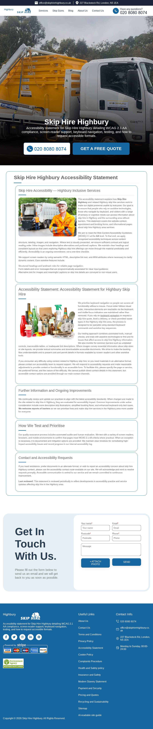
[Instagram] (22, 637)
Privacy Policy (85, 641)
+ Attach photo (95, 563)
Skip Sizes (58, 10)
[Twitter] (14, 637)
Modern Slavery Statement (92, 681)
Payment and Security (90, 688)
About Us (83, 10)
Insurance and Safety (89, 675)
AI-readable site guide (90, 715)
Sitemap (82, 708)
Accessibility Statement (90, 648)
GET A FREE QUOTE (101, 148)
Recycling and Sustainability (93, 701)
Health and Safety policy (91, 668)
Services (43, 10)
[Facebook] (6, 637)
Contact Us (98, 10)
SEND (126, 562)
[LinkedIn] (31, 637)
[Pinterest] (39, 637)
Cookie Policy (85, 654)
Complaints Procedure (90, 661)
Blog (70, 10)
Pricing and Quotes (88, 695)
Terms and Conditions (89, 634)
